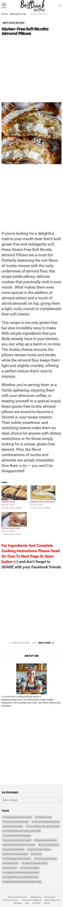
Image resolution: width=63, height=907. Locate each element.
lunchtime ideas (31, 867)
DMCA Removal (52, 900)
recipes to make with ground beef (22, 872)
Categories (35, 897)
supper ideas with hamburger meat (23, 881)
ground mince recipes (16, 854)
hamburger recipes (46, 858)
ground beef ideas (14, 849)
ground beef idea (50, 844)
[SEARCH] (60, 5)
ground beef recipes (40, 849)
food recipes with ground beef (44, 826)
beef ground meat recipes (18, 817)
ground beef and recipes (17, 835)
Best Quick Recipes (17, 897)
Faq (27, 903)
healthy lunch (11, 863)
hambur (37, 854)
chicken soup (44, 817)
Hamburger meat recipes (18, 858)
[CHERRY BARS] (14, 492)
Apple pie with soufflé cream (42, 501)
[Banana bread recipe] (14, 519)
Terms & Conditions (31, 900)
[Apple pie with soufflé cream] (42, 492)
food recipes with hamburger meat (22, 831)
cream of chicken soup (16, 821)
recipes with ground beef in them (21, 877)
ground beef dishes (46, 840)
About (47, 903)
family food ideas (13, 826)
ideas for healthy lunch (35, 863)
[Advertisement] (31, 70)
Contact (36, 903)
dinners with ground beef (46, 821)
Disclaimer (50, 897)
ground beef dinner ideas (18, 840)
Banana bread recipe (11, 528)
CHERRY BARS (8, 501)
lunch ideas (11, 867)
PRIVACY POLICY (10, 900)
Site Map (17, 903)
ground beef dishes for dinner (20, 844)
